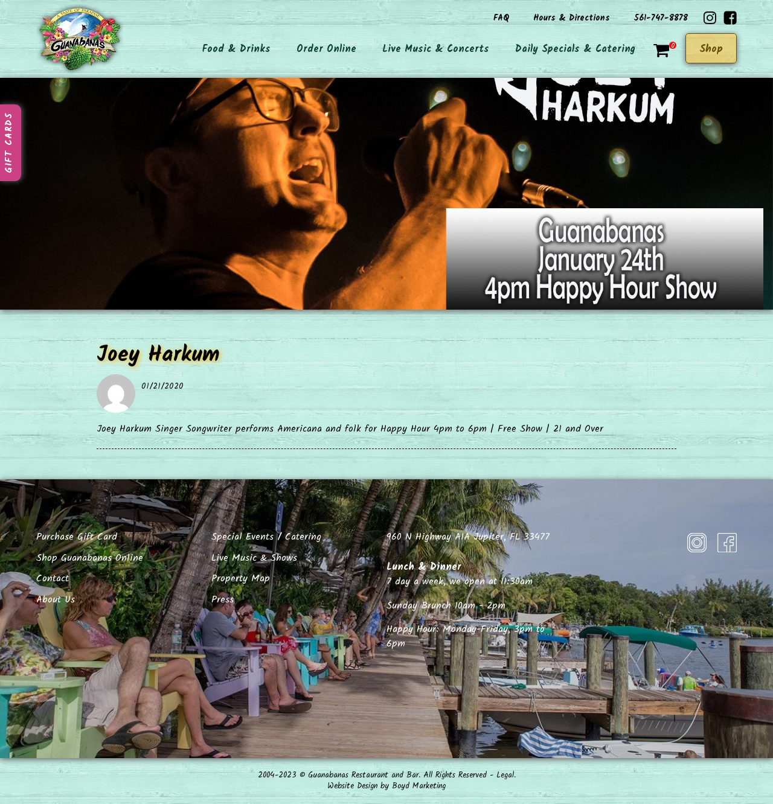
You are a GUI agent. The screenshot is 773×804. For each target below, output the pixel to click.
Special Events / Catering (266, 536)
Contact (52, 578)
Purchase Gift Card (76, 536)
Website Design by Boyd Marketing (386, 786)
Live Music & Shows (254, 558)
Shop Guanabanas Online (89, 558)
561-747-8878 (661, 18)
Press (222, 599)
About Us (55, 599)
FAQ (501, 18)
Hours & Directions (571, 18)
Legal (505, 775)
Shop (711, 49)
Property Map (240, 578)
